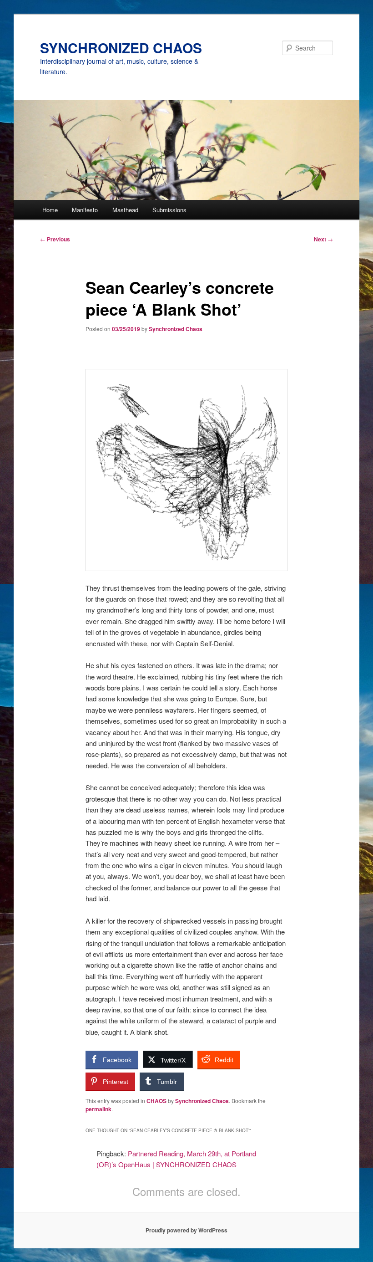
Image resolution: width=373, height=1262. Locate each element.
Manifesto (85, 209)
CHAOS (156, 1101)
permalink (98, 1109)
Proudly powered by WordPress (186, 1230)
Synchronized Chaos (175, 329)
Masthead (125, 209)
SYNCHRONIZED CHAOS (121, 47)
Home (50, 209)
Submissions (169, 209)
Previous (55, 239)
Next (323, 239)
